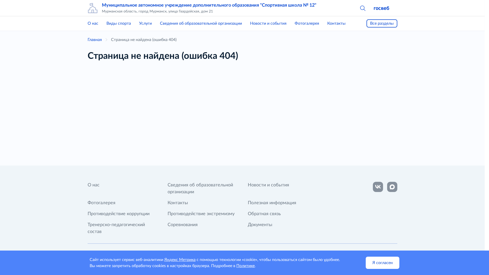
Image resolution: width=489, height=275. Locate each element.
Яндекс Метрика (180, 260)
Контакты (336, 23)
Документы (260, 225)
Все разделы (382, 23)
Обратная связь (264, 214)
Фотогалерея (307, 23)
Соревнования (183, 225)
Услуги (145, 23)
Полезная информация (272, 203)
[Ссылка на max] (392, 187)
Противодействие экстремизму (201, 214)
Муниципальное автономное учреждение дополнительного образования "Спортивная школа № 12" (209, 5)
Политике (245, 266)
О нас (93, 23)
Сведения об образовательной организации (201, 23)
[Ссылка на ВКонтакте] (378, 187)
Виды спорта (118, 23)
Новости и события (268, 23)
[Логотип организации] (93, 8)
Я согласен (382, 263)
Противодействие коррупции (119, 214)
